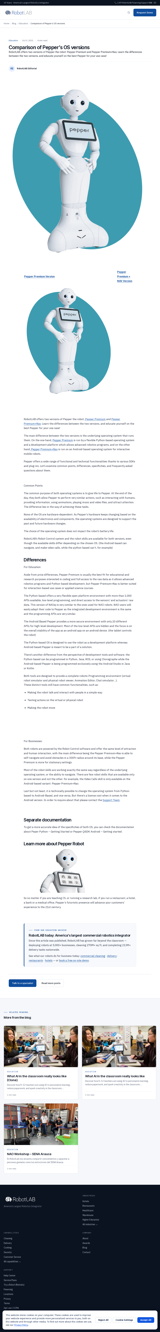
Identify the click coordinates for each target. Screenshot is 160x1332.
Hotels (85, 1201)
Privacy (7, 1298)
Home (6, 23)
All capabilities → (12, 1261)
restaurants (36, 960)
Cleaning (8, 1238)
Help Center (9, 1275)
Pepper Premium (95, 419)
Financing (136, 2)
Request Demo (145, 12)
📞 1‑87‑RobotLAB (123, 2)
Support (145, 2)
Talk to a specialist (22, 983)
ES (155, 2)
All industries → (90, 1224)
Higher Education (90, 1219)
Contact (86, 1252)
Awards (86, 1243)
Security (8, 1252)
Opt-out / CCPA (11, 1308)
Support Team (111, 800)
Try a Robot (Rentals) (14, 1284)
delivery (112, 956)
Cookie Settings (124, 1319)
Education (23, 23)
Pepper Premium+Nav (44, 449)
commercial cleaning (92, 956)
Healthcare (87, 1210)
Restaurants (88, 1205)
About (85, 1238)
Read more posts (51, 983)
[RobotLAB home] (18, 12)
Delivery (8, 1243)
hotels (48, 960)
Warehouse (87, 1215)
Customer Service (12, 1257)
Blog (14, 23)
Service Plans (10, 1280)
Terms (7, 1303)
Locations (8, 1294)
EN (150, 2)
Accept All (145, 1319)
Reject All (103, 1319)
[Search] (129, 12)
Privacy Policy (21, 1324)
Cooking (8, 1247)
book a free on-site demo (74, 960)
